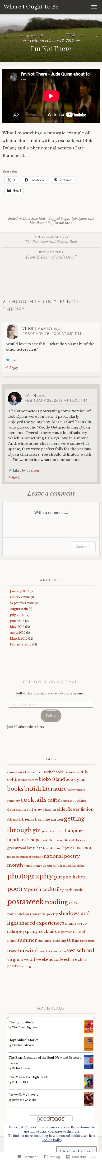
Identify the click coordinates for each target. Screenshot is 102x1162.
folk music (14, 819)
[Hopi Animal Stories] (88, 1050)
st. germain (64, 932)
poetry (17, 889)
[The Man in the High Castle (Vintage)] (88, 1088)
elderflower (68, 809)
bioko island (52, 779)
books (15, 788)
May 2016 (17, 627)
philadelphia (76, 865)
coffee (53, 800)
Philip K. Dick (20, 1082)
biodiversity (29, 779)
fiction (87, 809)
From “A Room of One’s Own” (51, 255)
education (49, 809)
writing (26, 966)
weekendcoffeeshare (56, 959)
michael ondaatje (31, 856)
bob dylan (79, 218)
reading (56, 902)
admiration (14, 772)
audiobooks (53, 772)
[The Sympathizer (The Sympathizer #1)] (88, 1032)
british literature (45, 789)
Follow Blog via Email (51, 682)
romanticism (18, 914)
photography (30, 876)
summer (27, 940)
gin (36, 830)
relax (73, 903)
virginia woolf (21, 959)
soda (11, 932)
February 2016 (21, 644)
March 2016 (19, 638)
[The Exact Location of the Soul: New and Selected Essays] (88, 1068)
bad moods (71, 772)
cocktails (34, 799)
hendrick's (18, 839)
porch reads (72, 890)
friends (28, 819)
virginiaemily (37, 328)
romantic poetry (44, 914)
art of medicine (33, 772)
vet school (80, 950)
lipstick (68, 848)
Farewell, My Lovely (23, 1095)
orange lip (39, 865)
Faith (30, 395)
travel (13, 951)
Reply (13, 368)
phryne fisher (70, 877)
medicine (13, 856)
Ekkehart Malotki (23, 1045)
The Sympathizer (22, 1022)
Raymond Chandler (24, 1100)
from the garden (49, 819)
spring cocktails (41, 931)
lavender (49, 848)
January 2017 (19, 591)
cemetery (13, 800)
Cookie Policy (52, 1140)
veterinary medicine (52, 951)
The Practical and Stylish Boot (51, 239)
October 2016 (20, 597)
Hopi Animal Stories (23, 1040)
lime (58, 848)
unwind (29, 951)
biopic (65, 218)
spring (20, 932)
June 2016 (17, 621)
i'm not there (62, 223)
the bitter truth (85, 940)
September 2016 (22, 603)
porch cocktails (44, 889)
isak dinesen (51, 840)
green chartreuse (53, 831)
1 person (33, 470)
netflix (28, 865)
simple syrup (76, 924)
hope (35, 840)
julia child (69, 840)
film (48, 223)
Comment (83, 547)
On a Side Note (34, 218)
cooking (79, 801)
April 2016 (17, 632)
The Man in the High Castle (28, 1077)
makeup (83, 847)
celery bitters (76, 789)
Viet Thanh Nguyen (24, 1027)
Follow (51, 715)
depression (16, 810)
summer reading (52, 941)
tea (70, 940)
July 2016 (17, 615)
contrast (66, 800)
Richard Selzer (21, 1068)
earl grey (34, 810)
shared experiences (41, 923)
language (34, 848)
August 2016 (19, 609)
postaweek (25, 902)
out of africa (57, 866)
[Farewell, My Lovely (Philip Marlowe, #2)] (88, 1105)
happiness (75, 830)
